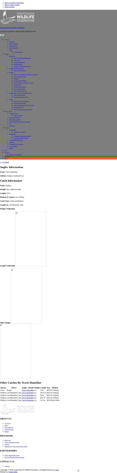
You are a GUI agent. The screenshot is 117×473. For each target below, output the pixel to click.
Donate (6, 158)
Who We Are (12, 41)
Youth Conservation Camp (20, 76)
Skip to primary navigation (14, 3)
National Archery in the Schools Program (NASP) (20, 93)
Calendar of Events (13, 113)
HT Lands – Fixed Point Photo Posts (22, 66)
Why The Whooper (18, 52)
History (11, 50)
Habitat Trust (12, 56)
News (10, 123)
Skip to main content (12, 5)
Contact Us (7, 152)
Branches (7, 431)
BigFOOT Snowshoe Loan (20, 86)
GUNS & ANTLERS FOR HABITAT (22, 58)
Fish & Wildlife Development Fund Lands (14, 457)
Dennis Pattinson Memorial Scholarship (23, 109)
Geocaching (16, 78)
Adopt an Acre (17, 60)
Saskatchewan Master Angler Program (22, 136)
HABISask (11, 142)
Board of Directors (13, 43)
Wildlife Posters (17, 84)
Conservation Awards (18, 107)
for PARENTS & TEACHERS (16, 144)
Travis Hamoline (28, 390)
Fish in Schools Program (19, 89)
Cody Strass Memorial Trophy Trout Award (24, 105)
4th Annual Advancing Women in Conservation (20, 121)
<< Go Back (4, 162)
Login (57, 470)
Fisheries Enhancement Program (16, 68)
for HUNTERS (12, 130)
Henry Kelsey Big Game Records (21, 101)
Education (11, 72)
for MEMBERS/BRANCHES (16, 140)
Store (6, 150)
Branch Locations (13, 45)
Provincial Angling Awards (20, 103)
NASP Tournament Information (21, 97)
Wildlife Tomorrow (18, 64)
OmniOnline (12, 472)
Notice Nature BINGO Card (20, 91)
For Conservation (13, 146)
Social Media (12, 125)
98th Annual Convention (14, 119)
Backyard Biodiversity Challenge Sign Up (23, 82)
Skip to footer (9, 7)
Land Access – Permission (20, 132)
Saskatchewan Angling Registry (21, 138)
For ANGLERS (12, 134)
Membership (7, 156)
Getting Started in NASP (19, 95)
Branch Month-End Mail (14, 117)
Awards (10, 99)
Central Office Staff (13, 48)
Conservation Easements (19, 62)
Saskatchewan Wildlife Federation (12, 28)
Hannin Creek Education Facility (12, 455)
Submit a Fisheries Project (20, 70)
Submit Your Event (18, 115)
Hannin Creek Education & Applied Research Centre (26, 74)
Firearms (11, 148)
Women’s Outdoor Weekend (20, 80)
